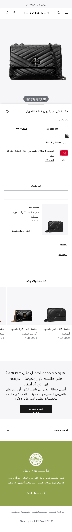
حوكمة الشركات (56, 512)
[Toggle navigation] (66, 12)
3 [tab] (37, 100)
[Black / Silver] (66, 137)
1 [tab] (44, 100)
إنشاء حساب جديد (36, 410)
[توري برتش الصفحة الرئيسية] (36, 13)
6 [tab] (28, 100)
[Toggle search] (59, 13)
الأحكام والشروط (39, 512)
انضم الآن (49, 160)
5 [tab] (31, 100)
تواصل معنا (60, 430)
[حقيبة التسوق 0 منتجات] (7, 13)
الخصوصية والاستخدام (20, 512)
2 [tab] (40, 100)
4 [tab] (34, 100)
